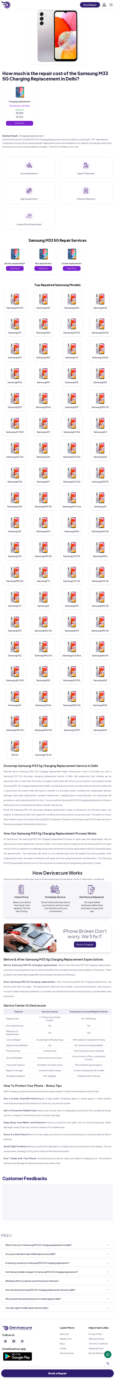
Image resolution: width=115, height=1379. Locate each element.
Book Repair (90, 4)
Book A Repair (84, 944)
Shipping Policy (96, 1348)
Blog (62, 1343)
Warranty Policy (96, 1338)
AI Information (67, 1353)
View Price (19, 123)
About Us (64, 1334)
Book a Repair (57, 1373)
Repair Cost (66, 1338)
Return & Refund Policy (100, 1353)
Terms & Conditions (98, 1343)
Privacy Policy (95, 1334)
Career (63, 1348)
